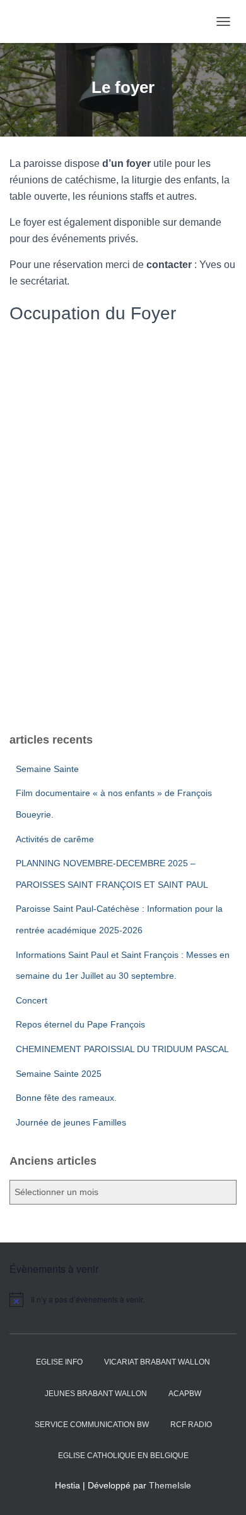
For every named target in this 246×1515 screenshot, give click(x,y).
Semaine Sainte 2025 (59, 1074)
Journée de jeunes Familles (71, 1122)
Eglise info (59, 1362)
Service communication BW (92, 1424)
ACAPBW (184, 1393)
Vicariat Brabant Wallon (157, 1362)
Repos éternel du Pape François (80, 1024)
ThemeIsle (170, 1485)
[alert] (123, 1299)
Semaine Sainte (47, 769)
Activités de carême (55, 839)
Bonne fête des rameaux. (66, 1098)
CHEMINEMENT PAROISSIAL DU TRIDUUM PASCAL (122, 1049)
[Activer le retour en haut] (221, 1490)
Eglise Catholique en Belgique (123, 1455)
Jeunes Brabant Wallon (96, 1393)
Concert (31, 1000)
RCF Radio (191, 1424)
